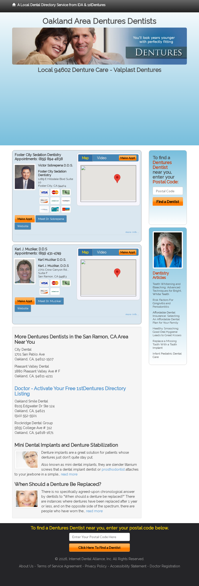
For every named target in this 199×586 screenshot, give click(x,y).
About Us (26, 566)
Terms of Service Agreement (59, 566)
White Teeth (161, 294)
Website (22, 226)
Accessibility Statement (128, 566)
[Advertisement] (99, 111)
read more (69, 474)
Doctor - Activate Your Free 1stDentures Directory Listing (70, 391)
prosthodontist (113, 469)
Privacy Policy (96, 566)
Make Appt (24, 219)
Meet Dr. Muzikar (49, 301)
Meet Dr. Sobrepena (51, 219)
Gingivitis (159, 303)
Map (85, 158)
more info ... (132, 232)
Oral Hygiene (168, 332)
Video (102, 158)
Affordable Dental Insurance (164, 314)
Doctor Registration (165, 566)
